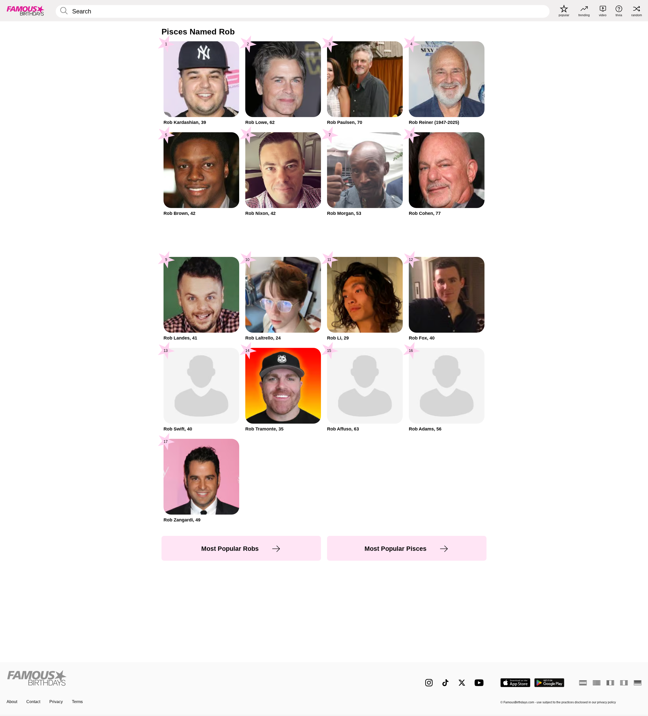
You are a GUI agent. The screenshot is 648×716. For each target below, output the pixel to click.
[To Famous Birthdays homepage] (25, 11)
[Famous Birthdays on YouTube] (480, 682)
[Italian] (624, 682)
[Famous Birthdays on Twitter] (461, 682)
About (12, 702)
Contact (33, 702)
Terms (77, 702)
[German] (637, 682)
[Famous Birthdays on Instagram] (429, 682)
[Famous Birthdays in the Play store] (549, 682)
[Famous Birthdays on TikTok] (445, 682)
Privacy (56, 702)
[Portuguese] (596, 682)
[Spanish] (583, 682)
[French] (610, 682)
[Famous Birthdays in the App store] (515, 682)
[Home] (164, 678)
